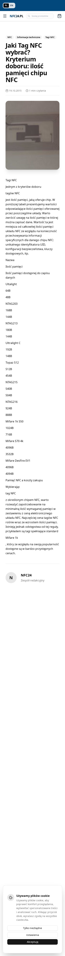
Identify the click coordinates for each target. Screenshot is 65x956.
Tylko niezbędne (32, 928)
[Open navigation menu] (5, 16)
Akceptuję (32, 941)
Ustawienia (32, 935)
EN (11, 5)
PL (6, 5)
